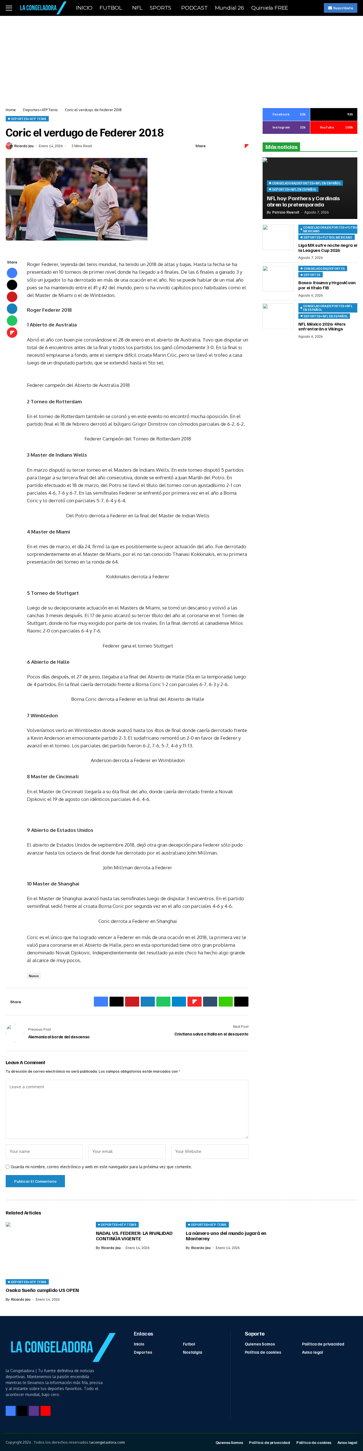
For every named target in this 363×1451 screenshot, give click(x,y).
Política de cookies (263, 1352)
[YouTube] (45, 1411)
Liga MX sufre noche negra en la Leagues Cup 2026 (328, 247)
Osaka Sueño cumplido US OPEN (42, 1290)
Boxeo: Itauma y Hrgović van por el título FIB (326, 285)
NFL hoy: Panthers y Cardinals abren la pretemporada (303, 201)
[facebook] (11, 1411)
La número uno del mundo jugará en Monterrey (226, 1236)
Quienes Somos (260, 1343)
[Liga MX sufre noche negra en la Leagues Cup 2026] (278, 237)
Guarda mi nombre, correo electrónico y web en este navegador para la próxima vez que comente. (101, 1167)
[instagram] (34, 1411)
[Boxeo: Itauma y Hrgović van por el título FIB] (278, 278)
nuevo (34, 976)
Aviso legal (312, 1352)
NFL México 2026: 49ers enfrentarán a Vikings (322, 326)
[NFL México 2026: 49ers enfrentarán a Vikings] (278, 316)
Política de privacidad (323, 1343)
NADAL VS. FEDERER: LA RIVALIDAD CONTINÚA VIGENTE (134, 1236)
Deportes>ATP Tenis (40, 109)
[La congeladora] (42, 7)
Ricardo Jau (23, 146)
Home (11, 109)
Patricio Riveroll (285, 212)
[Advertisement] (181, 58)
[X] (22, 1411)
